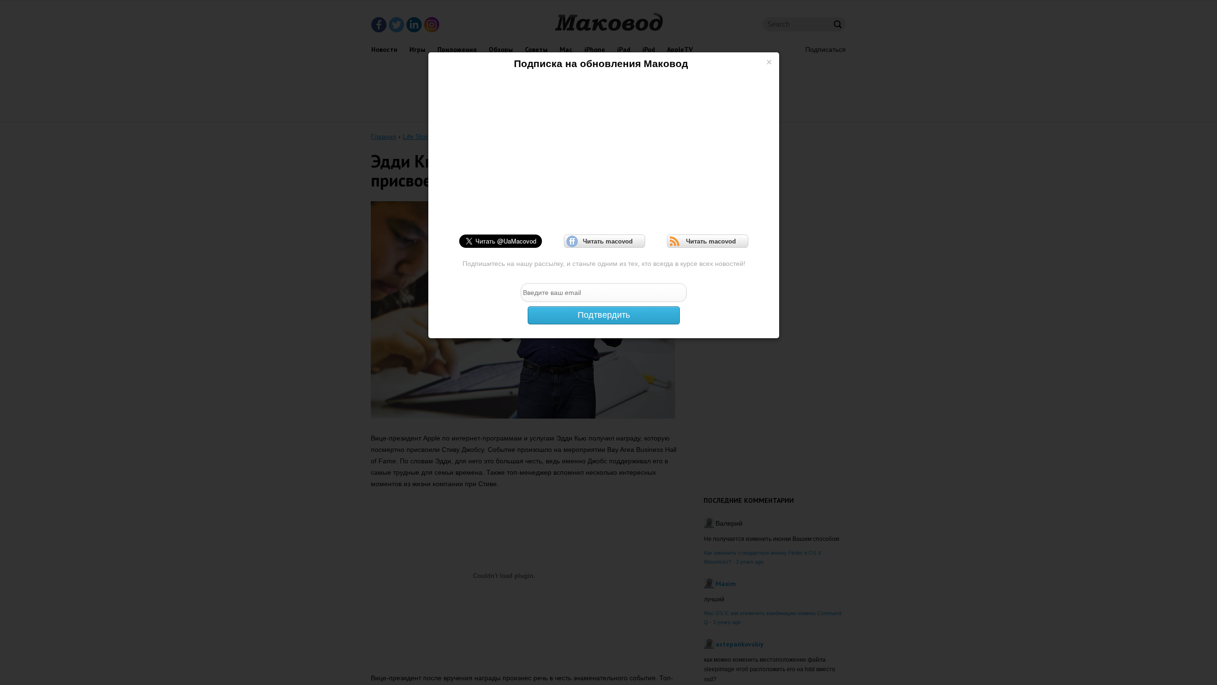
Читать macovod (605, 241)
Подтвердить (604, 315)
